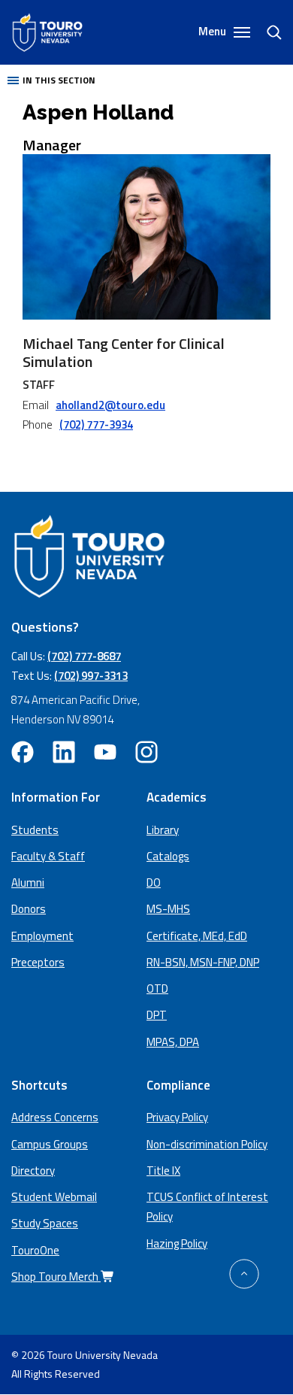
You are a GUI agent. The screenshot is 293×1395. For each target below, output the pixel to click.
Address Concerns (54, 1117)
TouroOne (35, 1250)
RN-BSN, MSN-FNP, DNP (202, 962)
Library (162, 830)
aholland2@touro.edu (110, 405)
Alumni (27, 882)
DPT (156, 1015)
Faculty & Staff (48, 856)
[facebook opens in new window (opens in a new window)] (22, 752)
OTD (157, 988)
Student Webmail (54, 1196)
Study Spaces (44, 1223)
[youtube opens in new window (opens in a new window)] (105, 752)
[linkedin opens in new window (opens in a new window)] (64, 752)
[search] (268, 32)
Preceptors (38, 962)
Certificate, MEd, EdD (196, 936)
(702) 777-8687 (84, 656)
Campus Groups (49, 1144)
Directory (33, 1170)
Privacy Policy (177, 1117)
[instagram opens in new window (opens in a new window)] (146, 752)
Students (35, 830)
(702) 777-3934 (96, 424)
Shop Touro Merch (56, 1276)
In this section (59, 80)
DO (153, 882)
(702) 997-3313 (91, 675)
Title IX (163, 1170)
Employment (42, 936)
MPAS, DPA (172, 1042)
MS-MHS (168, 908)
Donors (28, 908)
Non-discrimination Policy (206, 1144)
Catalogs (167, 856)
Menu (213, 31)
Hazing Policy (176, 1243)
